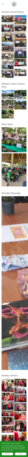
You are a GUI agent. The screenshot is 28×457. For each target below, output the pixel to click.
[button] (3, 4)
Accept (21, 453)
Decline (7, 453)
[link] (14, 4)
